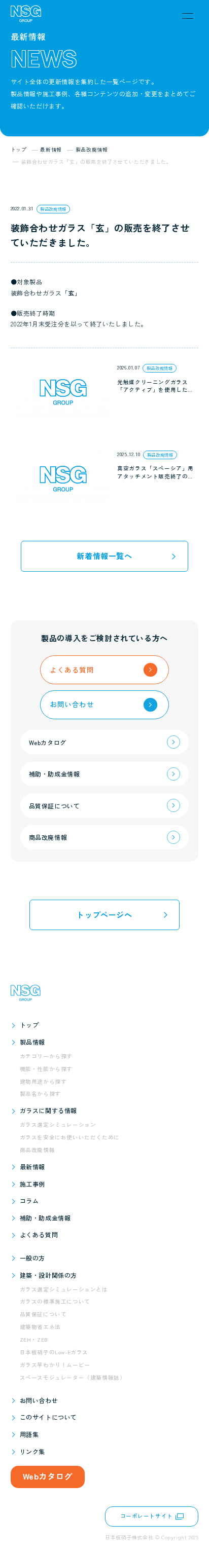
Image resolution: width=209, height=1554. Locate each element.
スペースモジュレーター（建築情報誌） (73, 1377)
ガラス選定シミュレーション (58, 1124)
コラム (29, 1200)
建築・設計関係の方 (48, 1275)
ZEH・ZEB (34, 1339)
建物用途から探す (43, 1081)
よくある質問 (39, 1234)
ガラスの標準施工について (55, 1301)
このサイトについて (48, 1417)
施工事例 (32, 1183)
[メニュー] (187, 15)
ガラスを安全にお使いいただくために (70, 1137)
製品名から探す (40, 1093)
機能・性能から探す (46, 1068)
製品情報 (32, 1042)
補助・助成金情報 (45, 1217)
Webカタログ (48, 1476)
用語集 (29, 1434)
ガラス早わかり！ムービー (55, 1364)
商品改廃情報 (37, 1150)
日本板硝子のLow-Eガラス (54, 1352)
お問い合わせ (39, 1400)
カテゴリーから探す (46, 1056)
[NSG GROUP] (26, 15)
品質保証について (43, 1314)
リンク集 (32, 1451)
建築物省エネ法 (40, 1326)
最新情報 (32, 1166)
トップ (29, 1024)
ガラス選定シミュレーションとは (64, 1289)
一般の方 (32, 1257)
